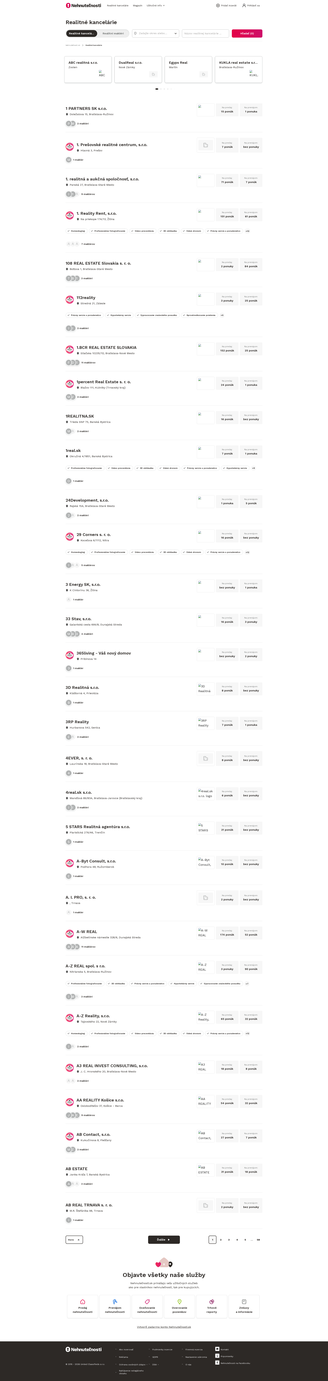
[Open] (175, 33)
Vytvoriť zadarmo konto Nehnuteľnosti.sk (164, 1327)
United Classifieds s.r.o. (93, 1364)
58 (258, 1239)
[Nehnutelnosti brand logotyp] (83, 5)
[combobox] (153, 33)
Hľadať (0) (247, 33)
